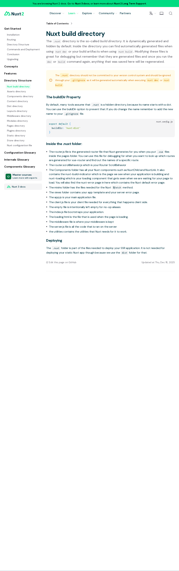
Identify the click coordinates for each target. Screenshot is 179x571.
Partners (125, 13)
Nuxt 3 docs (82, 3)
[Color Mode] (161, 13)
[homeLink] (14, 13)
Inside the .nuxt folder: (64, 143)
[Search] (170, 13)
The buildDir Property (63, 97)
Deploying (54, 240)
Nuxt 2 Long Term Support (130, 3)
